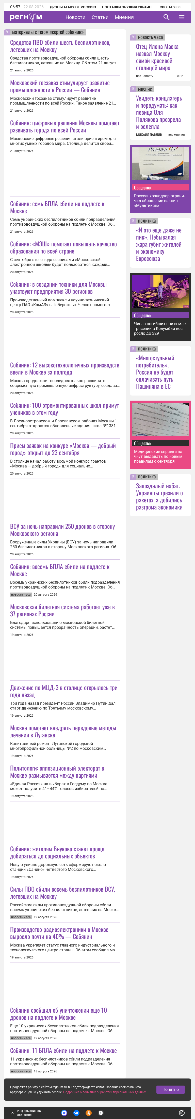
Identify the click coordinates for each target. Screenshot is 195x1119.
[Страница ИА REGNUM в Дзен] (101, 1113)
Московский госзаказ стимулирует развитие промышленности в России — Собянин (60, 86)
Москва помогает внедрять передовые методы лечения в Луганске (63, 731)
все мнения (176, 134)
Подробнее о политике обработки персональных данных (104, 1092)
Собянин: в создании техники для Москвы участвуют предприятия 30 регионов (58, 287)
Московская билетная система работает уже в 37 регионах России (62, 610)
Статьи (100, 17)
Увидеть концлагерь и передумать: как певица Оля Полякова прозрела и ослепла (159, 112)
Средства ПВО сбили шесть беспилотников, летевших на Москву (60, 45)
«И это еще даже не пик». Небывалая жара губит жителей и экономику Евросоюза (159, 244)
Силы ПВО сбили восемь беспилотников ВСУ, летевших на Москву (62, 892)
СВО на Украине (174, 7)
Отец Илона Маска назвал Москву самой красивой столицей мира (157, 57)
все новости (145, 76)
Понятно (170, 1089)
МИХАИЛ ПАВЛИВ (149, 134)
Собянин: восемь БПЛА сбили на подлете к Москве (59, 570)
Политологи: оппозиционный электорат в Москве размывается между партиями (57, 771)
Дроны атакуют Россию (73, 7)
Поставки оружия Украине (128, 7)
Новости (76, 17)
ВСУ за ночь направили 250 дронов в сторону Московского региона (62, 529)
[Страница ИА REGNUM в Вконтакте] (76, 1113)
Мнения (124, 17)
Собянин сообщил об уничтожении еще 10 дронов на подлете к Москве (58, 1013)
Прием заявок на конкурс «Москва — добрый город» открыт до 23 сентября (63, 449)
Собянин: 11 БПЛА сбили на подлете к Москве (63, 1050)
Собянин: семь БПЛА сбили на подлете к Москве (57, 207)
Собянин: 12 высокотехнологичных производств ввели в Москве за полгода (64, 368)
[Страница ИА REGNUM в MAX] (64, 1113)
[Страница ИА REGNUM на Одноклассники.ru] (89, 1113)
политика (147, 221)
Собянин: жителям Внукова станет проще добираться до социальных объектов (57, 852)
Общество (142, 187)
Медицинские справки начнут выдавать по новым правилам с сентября (158, 456)
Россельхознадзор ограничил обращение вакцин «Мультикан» (159, 200)
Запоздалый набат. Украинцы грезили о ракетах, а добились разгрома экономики (159, 496)
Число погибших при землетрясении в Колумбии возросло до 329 (160, 328)
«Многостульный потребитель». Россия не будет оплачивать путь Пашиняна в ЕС (155, 371)
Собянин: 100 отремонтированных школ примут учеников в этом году (64, 408)
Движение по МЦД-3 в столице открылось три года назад (64, 691)
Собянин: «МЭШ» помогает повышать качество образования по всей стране (63, 247)
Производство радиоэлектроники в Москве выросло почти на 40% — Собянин (59, 933)
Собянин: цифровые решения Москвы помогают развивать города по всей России (65, 126)
